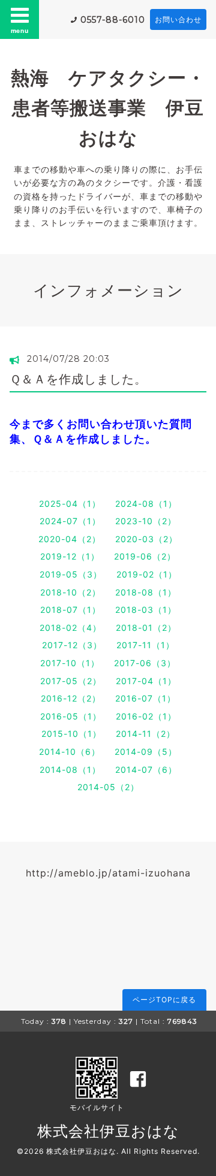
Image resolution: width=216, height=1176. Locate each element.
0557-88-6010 (112, 19)
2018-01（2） (146, 627)
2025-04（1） (70, 503)
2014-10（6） (69, 751)
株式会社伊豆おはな (108, 1131)
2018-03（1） (145, 609)
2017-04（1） (146, 681)
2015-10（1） (71, 733)
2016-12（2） (71, 698)
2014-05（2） (108, 787)
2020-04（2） (69, 539)
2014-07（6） (146, 769)
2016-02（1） (146, 716)
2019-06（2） (145, 556)
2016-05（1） (70, 716)
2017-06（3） (145, 663)
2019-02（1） (146, 574)
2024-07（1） (70, 521)
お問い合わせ (178, 19)
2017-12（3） (72, 645)
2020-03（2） (146, 539)
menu (20, 30)
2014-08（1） (70, 769)
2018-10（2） (70, 592)
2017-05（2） (70, 681)
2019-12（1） (70, 556)
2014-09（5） (146, 751)
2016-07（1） (145, 698)
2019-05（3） (71, 574)
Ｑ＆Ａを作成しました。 (78, 379)
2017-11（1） (145, 645)
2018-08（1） (145, 592)
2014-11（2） (145, 733)
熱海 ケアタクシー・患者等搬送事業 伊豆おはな (108, 107)
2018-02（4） (70, 627)
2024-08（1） (146, 503)
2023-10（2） (145, 521)
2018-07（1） (70, 609)
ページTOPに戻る (164, 999)
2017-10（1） (70, 663)
